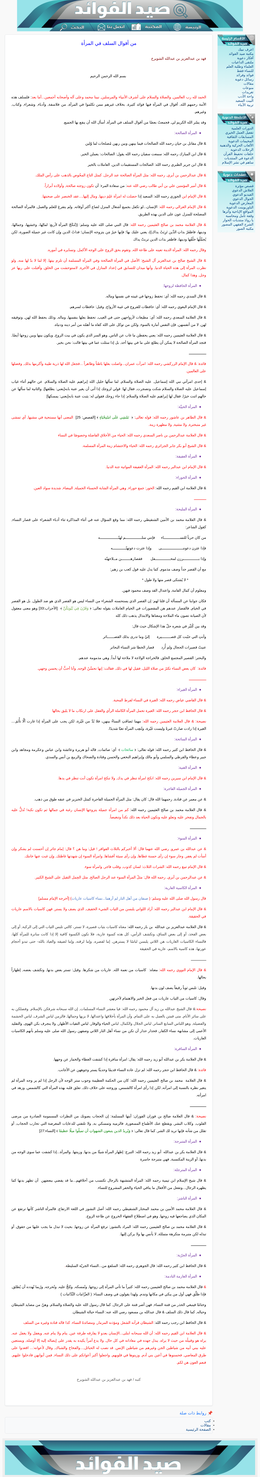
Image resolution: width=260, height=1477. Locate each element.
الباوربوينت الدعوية (240, 207)
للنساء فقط (245, 71)
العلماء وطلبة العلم (240, 66)
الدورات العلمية (242, 128)
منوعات (248, 88)
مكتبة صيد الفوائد (241, 54)
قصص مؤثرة (244, 186)
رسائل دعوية (244, 79)
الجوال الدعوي (243, 199)
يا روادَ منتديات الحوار (238, 220)
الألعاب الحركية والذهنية (237, 145)
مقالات (249, 84)
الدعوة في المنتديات (239, 158)
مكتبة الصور (245, 229)
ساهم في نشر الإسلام (238, 162)
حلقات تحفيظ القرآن (238, 154)
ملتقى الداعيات (243, 62)
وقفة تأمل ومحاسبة (240, 216)
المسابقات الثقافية (240, 137)
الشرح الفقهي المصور (238, 224)
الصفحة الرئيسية (198, 1429)
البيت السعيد (244, 101)
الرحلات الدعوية (242, 150)
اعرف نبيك (246, 49)
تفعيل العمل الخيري (239, 132)
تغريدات (248, 92)
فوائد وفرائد (245, 75)
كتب (207, 1421)
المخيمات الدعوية (241, 141)
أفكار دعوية (245, 58)
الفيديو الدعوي (243, 194)
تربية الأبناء (246, 105)
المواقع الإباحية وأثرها (238, 212)
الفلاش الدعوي (243, 190)
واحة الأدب (246, 96)
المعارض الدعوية (241, 203)
